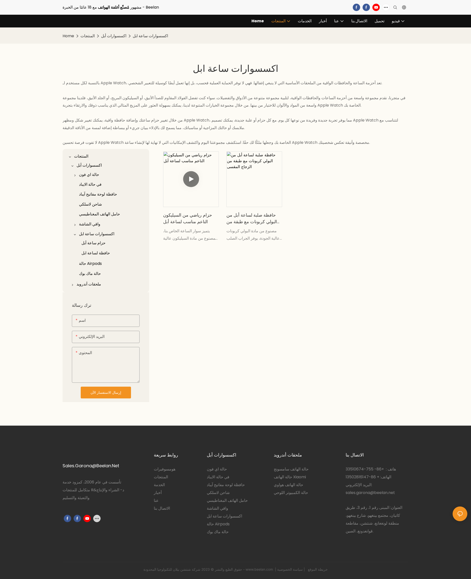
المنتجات (87, 36)
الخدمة (159, 485)
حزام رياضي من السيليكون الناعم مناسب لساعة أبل (187, 218)
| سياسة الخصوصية (291, 569)
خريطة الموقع (317, 569)
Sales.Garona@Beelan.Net (91, 466)
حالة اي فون (217, 469)
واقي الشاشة (217, 508)
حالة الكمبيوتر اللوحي (291, 492)
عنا (156, 500)
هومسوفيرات (164, 469)
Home (68, 36)
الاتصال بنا (162, 508)
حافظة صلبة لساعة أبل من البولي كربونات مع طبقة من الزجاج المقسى (251, 218)
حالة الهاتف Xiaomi (290, 477)
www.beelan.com (260, 569)
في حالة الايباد (218, 477)
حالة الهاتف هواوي (288, 485)
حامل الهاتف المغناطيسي (227, 500)
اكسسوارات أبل (113, 36)
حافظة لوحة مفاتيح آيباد (226, 485)
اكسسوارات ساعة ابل (150, 36)
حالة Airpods (218, 524)
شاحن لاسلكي (218, 492)
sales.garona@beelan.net (370, 492)
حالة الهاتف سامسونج (291, 469)
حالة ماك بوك (218, 532)
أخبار (158, 492)
